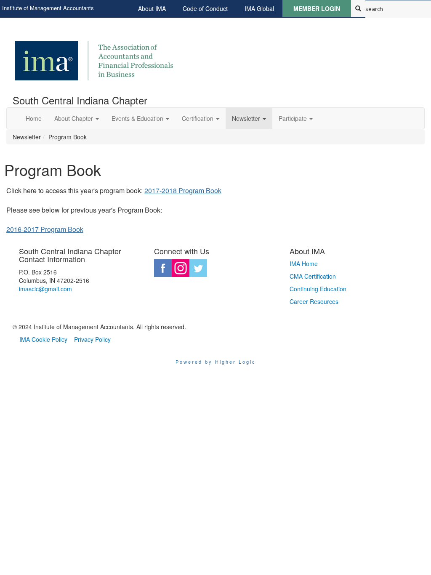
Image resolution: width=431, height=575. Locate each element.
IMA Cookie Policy (43, 339)
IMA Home (304, 263)
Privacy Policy (92, 339)
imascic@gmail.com (45, 289)
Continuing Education (318, 289)
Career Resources (314, 301)
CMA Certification (313, 276)
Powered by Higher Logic (216, 361)
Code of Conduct (205, 8)
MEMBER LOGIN (316, 8)
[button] (76, 118)
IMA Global (259, 8)
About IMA (152, 8)
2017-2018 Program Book (182, 190)
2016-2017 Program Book (44, 229)
